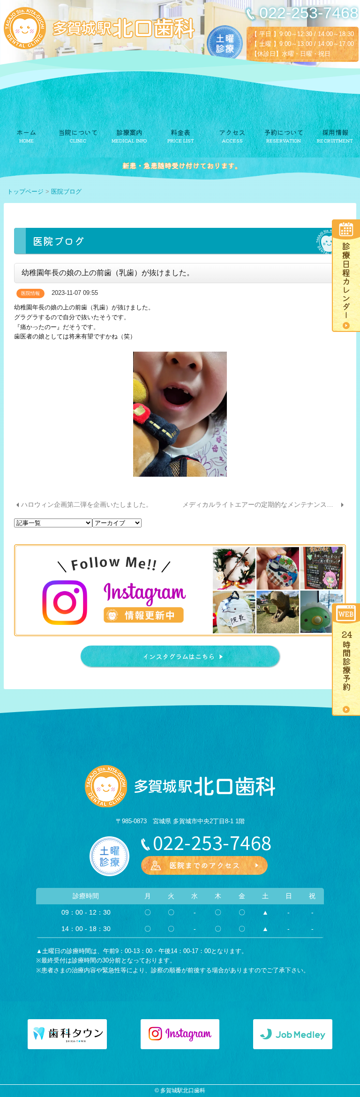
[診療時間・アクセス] (204, 864)
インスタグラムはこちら (178, 656)
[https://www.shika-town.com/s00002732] (67, 1034)
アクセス (232, 132)
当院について (78, 132)
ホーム (26, 132)
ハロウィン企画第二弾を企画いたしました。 (86, 504)
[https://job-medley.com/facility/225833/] (292, 1034)
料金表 (180, 132)
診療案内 (129, 132)
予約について (283, 132)
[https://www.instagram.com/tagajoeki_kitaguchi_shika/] (180, 590)
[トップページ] (99, 28)
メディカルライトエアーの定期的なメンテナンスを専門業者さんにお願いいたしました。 (264, 504)
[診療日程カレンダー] (344, 274)
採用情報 (335, 132)
